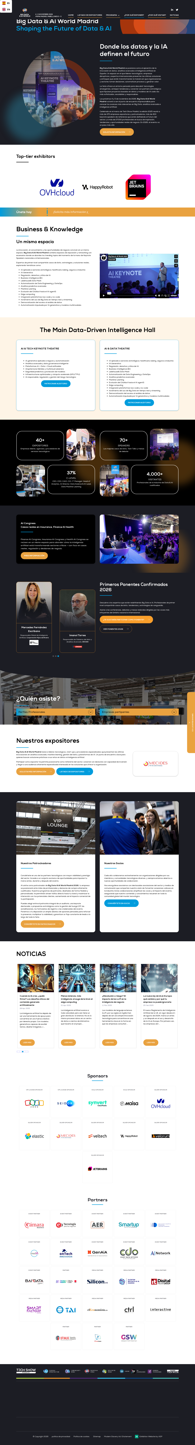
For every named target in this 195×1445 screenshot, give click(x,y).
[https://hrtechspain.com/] (134, 1371)
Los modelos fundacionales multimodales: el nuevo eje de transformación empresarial (34, 999)
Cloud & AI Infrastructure (54, 1371)
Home (71, 15)
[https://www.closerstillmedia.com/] (170, 1430)
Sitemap (97, 1436)
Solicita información (114, 132)
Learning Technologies (157, 1371)
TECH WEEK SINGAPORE (163, 1405)
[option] (6, 9)
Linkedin (172, 10)
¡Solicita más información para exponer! (79, 212)
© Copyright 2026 (40, 1436)
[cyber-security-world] (67, 1371)
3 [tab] (22, 1051)
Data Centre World (111, 1371)
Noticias (174, 15)
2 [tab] (20, 1051)
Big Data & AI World (94, 1371)
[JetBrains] (155, 763)
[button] (53, 656)
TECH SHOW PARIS (161, 1414)
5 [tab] (27, 1051)
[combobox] (6, 3)
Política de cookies (81, 1436)
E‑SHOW (127, 1371)
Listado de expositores (90, 15)
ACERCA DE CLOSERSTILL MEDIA (98, 1405)
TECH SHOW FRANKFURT (164, 1410)
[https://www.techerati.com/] (24, 1429)
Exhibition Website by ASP (150, 1436)
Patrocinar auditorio (55, 384)
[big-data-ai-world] (87, 1371)
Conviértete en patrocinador (39, 924)
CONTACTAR (89, 1401)
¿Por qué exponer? (134, 15)
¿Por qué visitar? (157, 15)
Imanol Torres (77, 635)
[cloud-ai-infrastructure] (45, 1371)
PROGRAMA (111, 15)
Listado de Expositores (72, 772)
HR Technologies (141, 1371)
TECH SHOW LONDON (162, 1401)
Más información (34, 555)
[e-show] (122, 1371)
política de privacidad (61, 1436)
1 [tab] (18, 1051)
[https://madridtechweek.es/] (173, 1371)
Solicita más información (33, 772)
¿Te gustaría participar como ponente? (123, 620)
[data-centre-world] (104, 1371)
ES (8, 3)
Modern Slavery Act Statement (118, 1436)
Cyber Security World (75, 1371)
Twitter (177, 10)
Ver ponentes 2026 (113, 629)
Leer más (27, 1043)
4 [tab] (24, 1051)
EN (8, 9)
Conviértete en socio (119, 903)
